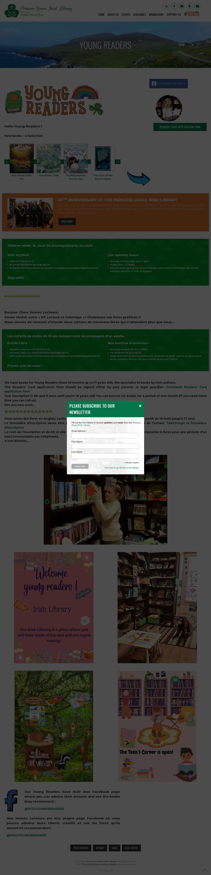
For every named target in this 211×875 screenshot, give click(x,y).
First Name (77, 441)
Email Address (79, 431)
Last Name (77, 452)
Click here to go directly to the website (122, 468)
